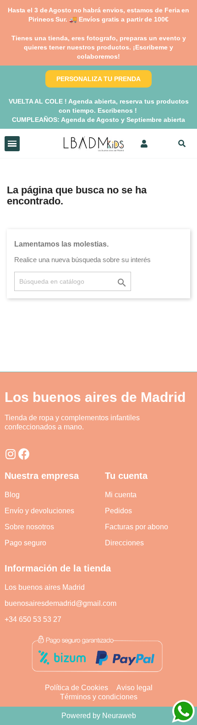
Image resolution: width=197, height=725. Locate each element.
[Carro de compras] (161, 143)
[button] (98, 79)
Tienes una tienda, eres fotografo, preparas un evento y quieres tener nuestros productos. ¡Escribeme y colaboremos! (98, 47)
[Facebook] (24, 454)
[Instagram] (10, 454)
